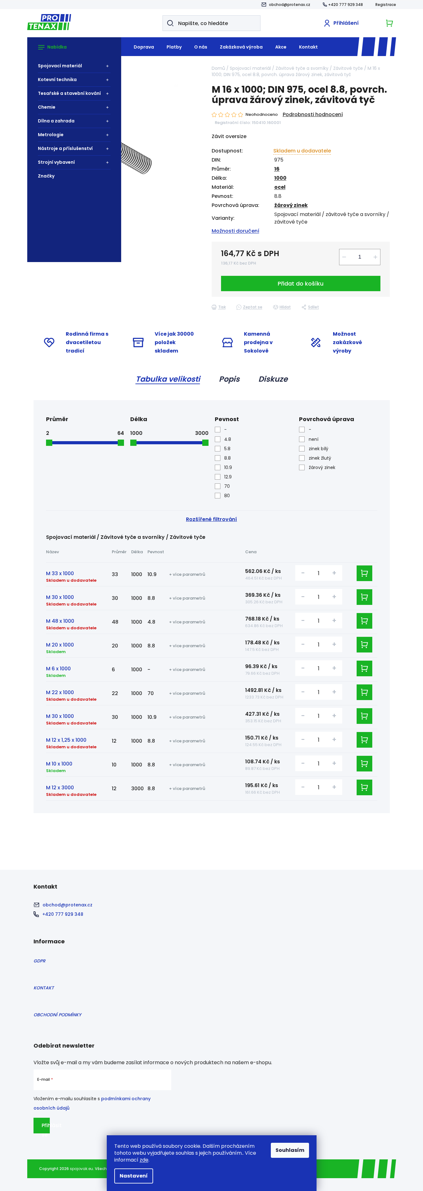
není (313, 439)
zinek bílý (318, 449)
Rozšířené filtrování (211, 519)
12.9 (228, 477)
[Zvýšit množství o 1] (375, 257)
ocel (280, 187)
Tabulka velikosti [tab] (168, 379)
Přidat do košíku (300, 283)
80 (227, 495)
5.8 (227, 449)
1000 (280, 178)
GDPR (39, 961)
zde (144, 1159)
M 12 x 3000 (60, 787)
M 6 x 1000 (58, 668)
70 (227, 486)
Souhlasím (290, 1150)
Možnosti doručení (235, 231)
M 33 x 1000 (60, 573)
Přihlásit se (46, 1127)
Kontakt (44, 988)
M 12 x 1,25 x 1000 (66, 740)
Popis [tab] (229, 379)
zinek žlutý (320, 458)
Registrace (385, 4)
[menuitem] (71, 66)
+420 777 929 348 (345, 4)
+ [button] (334, 572)
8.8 (227, 458)
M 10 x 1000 (59, 763)
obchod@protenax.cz (289, 4)
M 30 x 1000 (60, 597)
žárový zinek (291, 205)
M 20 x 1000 (60, 644)
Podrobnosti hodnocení (313, 114)
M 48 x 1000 (60, 621)
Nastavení (134, 1175)
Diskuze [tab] (273, 379)
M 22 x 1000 (60, 692)
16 (277, 169)
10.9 (228, 467)
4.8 (227, 439)
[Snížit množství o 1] (344, 257)
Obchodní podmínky (57, 1015)
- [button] (303, 572)
